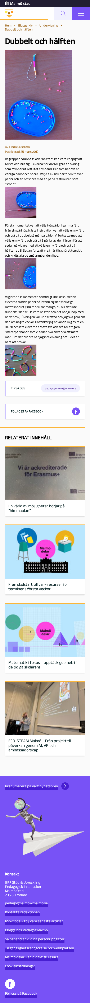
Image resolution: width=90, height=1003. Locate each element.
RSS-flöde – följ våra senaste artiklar (34, 921)
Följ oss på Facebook (21, 993)
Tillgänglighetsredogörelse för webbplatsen (39, 948)
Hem (8, 25)
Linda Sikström (19, 147)
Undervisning (48, 25)
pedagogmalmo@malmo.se (26, 903)
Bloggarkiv (25, 25)
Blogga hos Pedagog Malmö (26, 930)
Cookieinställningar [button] (20, 966)
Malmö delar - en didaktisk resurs (31, 957)
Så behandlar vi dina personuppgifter (34, 939)
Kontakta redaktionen (22, 912)
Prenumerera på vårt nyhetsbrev (31, 786)
